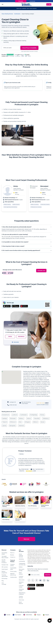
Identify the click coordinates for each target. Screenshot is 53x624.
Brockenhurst (5, 414)
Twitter (32, 580)
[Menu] (3, 4)
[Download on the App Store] (7, 306)
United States (29, 614)
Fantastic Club (5, 564)
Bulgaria (47, 614)
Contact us (12, 557)
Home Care (21, 599)
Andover (29, 418)
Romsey (42, 414)
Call (49, 4)
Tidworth (4, 422)
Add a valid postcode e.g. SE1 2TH (9, 54)
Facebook (29, 580)
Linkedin (48, 580)
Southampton (23, 414)
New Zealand (18, 614)
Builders (20, 567)
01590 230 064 (13, 404)
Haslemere (21, 425)
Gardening (21, 559)
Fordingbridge (33, 414)
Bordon (42, 422)
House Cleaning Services (7, 13)
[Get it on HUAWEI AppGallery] (24, 306)
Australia (8, 614)
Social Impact (5, 569)
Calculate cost (41, 270)
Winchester (13, 418)
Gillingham (27, 422)
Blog (3, 580)
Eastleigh (4, 418)
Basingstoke (13, 425)
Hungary (39, 614)
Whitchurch (13, 422)
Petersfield (37, 418)
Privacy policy (13, 571)
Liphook (4, 425)
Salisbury (21, 418)
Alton (20, 422)
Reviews (12, 554)
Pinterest (36, 580)
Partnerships (4, 578)
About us (12, 552)
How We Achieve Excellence (4, 561)
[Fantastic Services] (26, 4)
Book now (26, 539)
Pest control (21, 579)
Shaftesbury (46, 418)
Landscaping (22, 561)
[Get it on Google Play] (15, 306)
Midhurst (35, 422)
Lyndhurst (14, 414)
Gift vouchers (5, 567)
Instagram (44, 580)
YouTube (40, 580)
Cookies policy (13, 577)
